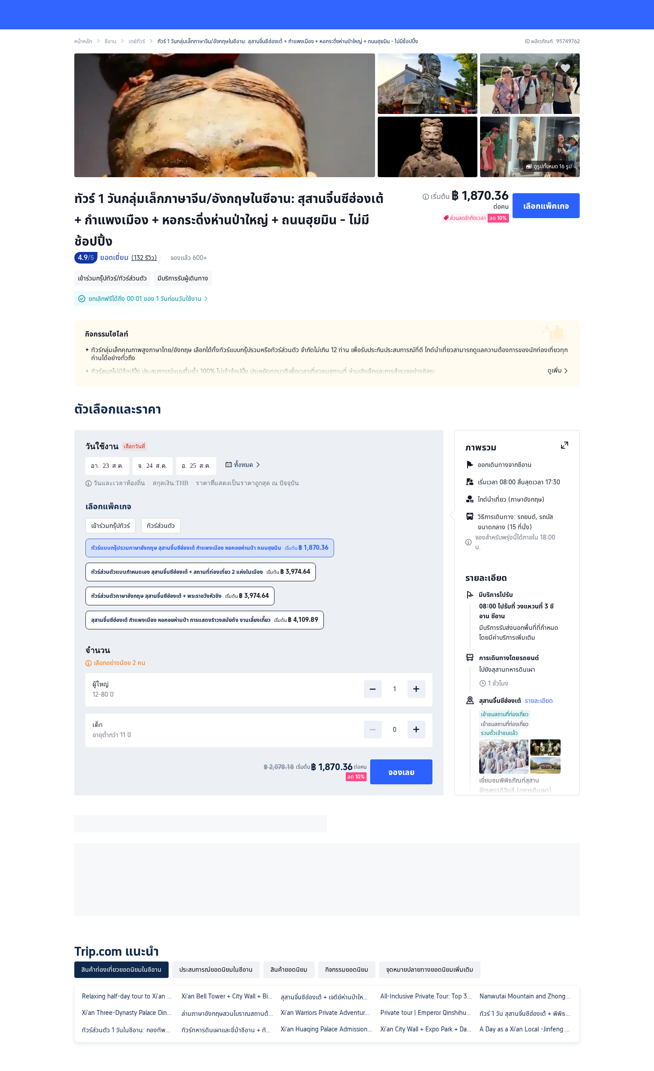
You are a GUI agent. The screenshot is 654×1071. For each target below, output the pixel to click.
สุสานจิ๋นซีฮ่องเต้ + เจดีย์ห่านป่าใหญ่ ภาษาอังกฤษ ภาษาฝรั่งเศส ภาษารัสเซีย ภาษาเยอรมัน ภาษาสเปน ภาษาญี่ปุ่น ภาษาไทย (329, 997)
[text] (258, 576)
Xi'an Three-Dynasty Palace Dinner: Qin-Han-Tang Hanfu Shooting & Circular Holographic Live (130, 1012)
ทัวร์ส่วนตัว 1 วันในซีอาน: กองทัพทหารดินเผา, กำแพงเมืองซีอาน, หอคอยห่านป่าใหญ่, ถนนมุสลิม (130, 1030)
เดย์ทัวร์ (137, 41)
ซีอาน (110, 41)
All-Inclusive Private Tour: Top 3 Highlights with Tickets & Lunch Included (428, 996)
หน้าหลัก (83, 41)
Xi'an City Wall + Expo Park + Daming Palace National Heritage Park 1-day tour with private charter (428, 1029)
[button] (585, 14)
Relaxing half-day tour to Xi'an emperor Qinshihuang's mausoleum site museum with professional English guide (130, 996)
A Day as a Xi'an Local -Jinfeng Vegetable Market (528, 1029)
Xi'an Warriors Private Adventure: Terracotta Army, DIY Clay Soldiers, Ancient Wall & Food (329, 1012)
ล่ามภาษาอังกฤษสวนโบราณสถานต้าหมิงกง (230, 1013)
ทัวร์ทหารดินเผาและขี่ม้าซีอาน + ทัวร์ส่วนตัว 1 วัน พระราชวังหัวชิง (230, 1030)
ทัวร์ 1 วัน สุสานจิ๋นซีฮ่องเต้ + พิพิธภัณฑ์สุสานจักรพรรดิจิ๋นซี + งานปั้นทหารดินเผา (528, 1013)
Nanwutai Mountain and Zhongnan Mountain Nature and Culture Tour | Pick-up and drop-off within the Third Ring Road (528, 996)
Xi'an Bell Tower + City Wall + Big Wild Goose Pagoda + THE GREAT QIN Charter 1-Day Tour (230, 996)
